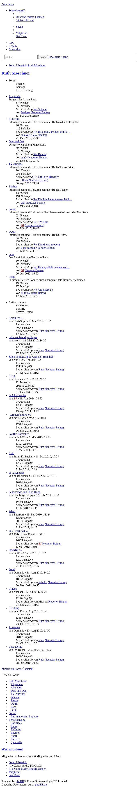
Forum (12, 713)
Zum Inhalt (7, 4)
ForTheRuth (28, 247)
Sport (12, 569)
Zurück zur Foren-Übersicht (17, 668)
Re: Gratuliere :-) (43, 289)
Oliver (24, 180)
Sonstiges (16, 722)
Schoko (42, 582)
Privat (12, 511)
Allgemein (14, 96)
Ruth (23, 292)
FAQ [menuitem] (11, 42)
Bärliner (25, 112)
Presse (12, 209)
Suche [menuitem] (19, 26)
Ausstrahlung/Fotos (20, 414)
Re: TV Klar (40, 221)
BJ (22, 225)
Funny (14, 726)
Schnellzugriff (17, 10)
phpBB (20, 781)
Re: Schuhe (40, 109)
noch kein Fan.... (18, 530)
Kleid (12, 375)
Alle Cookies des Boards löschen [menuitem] (27, 768)
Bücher (13, 186)
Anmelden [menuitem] (14, 49)
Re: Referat (39, 154)
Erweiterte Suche (58, 56)
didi (23, 202)
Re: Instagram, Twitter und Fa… (51, 131)
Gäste (12, 276)
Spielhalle (16, 742)
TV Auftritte (16, 163)
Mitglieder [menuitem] (21, 33)
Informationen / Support (24, 716)
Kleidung (14, 607)
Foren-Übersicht (18, 65)
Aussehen (14, 627)
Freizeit (15, 739)
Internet (15, 732)
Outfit (12, 231)
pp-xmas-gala (16, 472)
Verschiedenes (17, 719)
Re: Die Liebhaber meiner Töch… (52, 199)
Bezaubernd (15, 646)
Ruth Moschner (36, 65)
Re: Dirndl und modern (46, 244)
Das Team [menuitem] (21, 36)
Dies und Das (16, 141)
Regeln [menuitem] (13, 45)
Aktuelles (14, 118)
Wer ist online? (12, 749)
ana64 (24, 134)
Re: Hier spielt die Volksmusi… (51, 267)
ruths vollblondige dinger (23, 337)
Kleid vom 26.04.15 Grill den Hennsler (31, 356)
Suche (43, 57)
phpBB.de (41, 784)
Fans (11, 254)
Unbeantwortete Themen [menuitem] (30, 16)
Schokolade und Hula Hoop (24, 491)
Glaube (13, 588)
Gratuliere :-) (16, 317)
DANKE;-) (15, 549)
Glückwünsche (17, 395)
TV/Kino (16, 729)
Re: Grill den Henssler (46, 176)
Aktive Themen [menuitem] (25, 20)
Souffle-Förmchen (19, 433)
